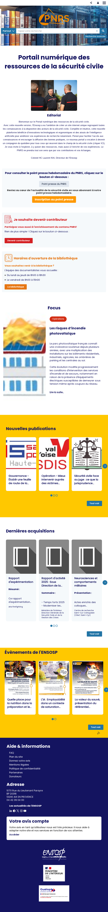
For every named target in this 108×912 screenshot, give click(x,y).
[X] (17, 810)
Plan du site (16, 756)
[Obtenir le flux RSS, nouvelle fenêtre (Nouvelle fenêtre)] (98, 733)
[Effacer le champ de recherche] (97, 31)
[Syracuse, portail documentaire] (54, 16)
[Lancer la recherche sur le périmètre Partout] (103, 31)
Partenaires (16, 772)
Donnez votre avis (19, 760)
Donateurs (15, 776)
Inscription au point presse (54, 199)
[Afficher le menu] (104, 3)
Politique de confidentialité (24, 768)
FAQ (11, 752)
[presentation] (105, 466)
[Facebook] (14, 810)
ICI (102, 143)
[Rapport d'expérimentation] (21, 580)
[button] (91, 3)
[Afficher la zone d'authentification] (98, 3)
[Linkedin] (10, 810)
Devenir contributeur (18, 240)
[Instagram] (21, 810)
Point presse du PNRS (54, 184)
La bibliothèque (15, 286)
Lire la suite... (57, 392)
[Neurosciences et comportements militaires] (87, 580)
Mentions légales (19, 764)
